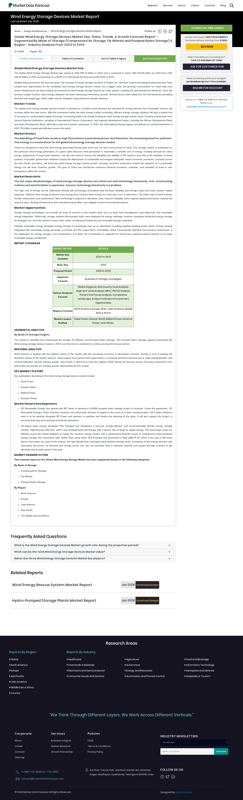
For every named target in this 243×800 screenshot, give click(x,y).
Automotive (132, 665)
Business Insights (61, 740)
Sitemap (20, 757)
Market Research (61, 746)
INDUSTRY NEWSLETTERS (179, 736)
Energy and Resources (35, 31)
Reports (153, 5)
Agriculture (132, 659)
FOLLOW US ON (171, 770)
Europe (14, 670)
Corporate (23, 733)
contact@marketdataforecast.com (42, 778)
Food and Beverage (196, 659)
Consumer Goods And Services (85, 676)
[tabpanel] (93, 292)
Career (19, 746)
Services (168, 5)
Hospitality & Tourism (197, 676)
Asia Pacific (16, 676)
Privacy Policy (95, 751)
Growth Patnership (62, 751)
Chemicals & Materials (81, 665)
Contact (210, 5)
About (182, 5)
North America (18, 665)
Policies (94, 733)
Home (17, 31)
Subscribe (221, 751)
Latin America (18, 681)
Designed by (176, 792)
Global (13, 659)
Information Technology (199, 665)
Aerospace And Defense (199, 670)
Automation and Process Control (144, 676)
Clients (195, 5)
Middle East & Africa (21, 687)
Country (14, 693)
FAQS (90, 740)
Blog (223, 5)
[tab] (31, 58)
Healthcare (74, 659)
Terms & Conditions (99, 746)
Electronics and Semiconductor (86, 670)
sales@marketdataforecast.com (206, 106)
